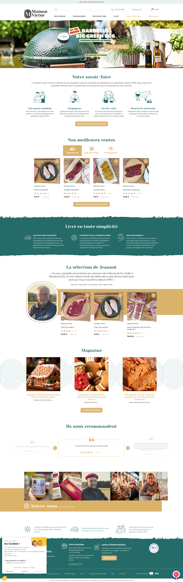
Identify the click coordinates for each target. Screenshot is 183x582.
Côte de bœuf (67, 327)
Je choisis (24, 571)
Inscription (109, 558)
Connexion (136, 9)
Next (128, 448)
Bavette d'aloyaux (131, 190)
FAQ (112, 573)
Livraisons (122, 573)
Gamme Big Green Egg (116, 47)
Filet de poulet (41, 190)
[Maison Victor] (39, 12)
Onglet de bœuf (71, 190)
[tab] (72, 150)
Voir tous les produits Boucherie (91, 204)
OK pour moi (39, 571)
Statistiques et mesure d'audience (15, 563)
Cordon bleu (99, 190)
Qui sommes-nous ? (53, 573)
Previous (55, 448)
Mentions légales (70, 573)
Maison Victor (39, 186)
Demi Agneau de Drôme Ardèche (139, 328)
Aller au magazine (91, 410)
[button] (4, 578)
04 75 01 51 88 (74, 552)
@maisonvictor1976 (66, 507)
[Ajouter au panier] (57, 161)
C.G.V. (82, 573)
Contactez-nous (75, 564)
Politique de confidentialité (97, 573)
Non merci (9, 571)
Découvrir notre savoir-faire (91, 124)
